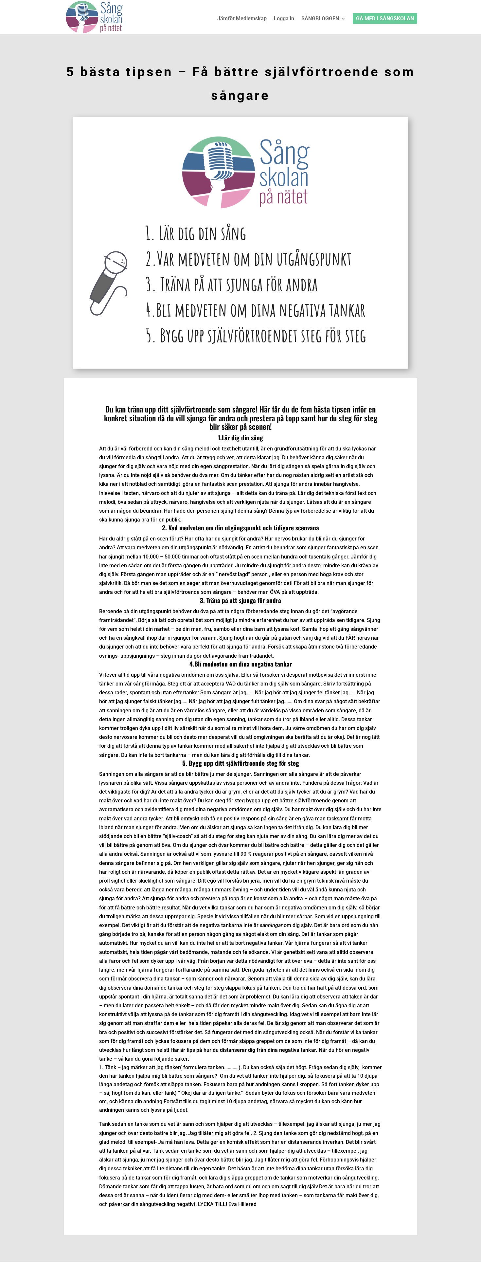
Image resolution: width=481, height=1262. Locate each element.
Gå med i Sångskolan (385, 19)
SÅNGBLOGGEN (320, 19)
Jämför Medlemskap (242, 19)
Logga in (284, 19)
